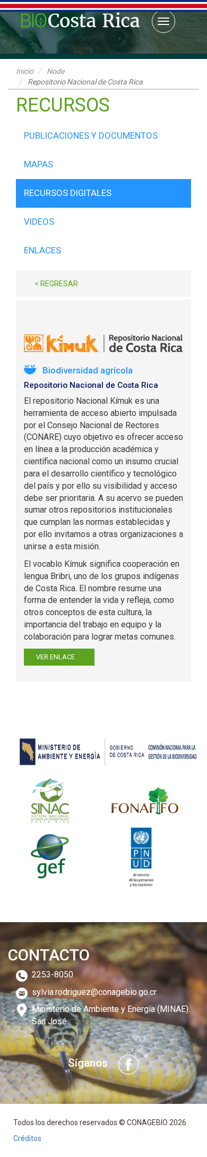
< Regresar (56, 283)
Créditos (27, 1138)
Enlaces (42, 250)
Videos (39, 221)
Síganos (88, 1063)
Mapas (38, 164)
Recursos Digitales (67, 193)
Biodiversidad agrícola (87, 370)
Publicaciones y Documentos (91, 135)
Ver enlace (55, 657)
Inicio (24, 71)
